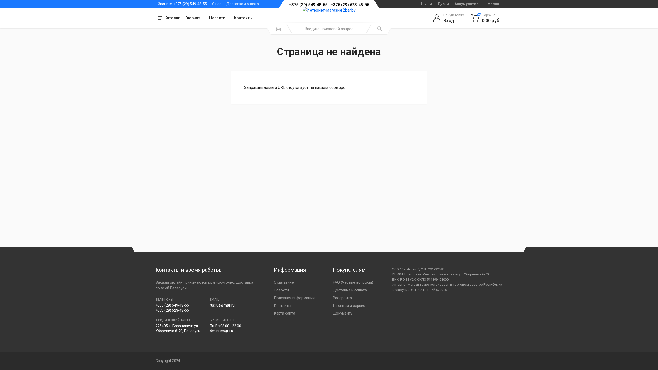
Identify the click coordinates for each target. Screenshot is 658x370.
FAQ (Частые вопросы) (353, 282)
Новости (217, 18)
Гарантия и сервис (349, 305)
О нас (216, 4)
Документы (343, 313)
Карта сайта (284, 313)
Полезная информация (294, 297)
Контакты (243, 18)
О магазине (284, 282)
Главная (192, 18)
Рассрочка (342, 297)
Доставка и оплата (242, 4)
